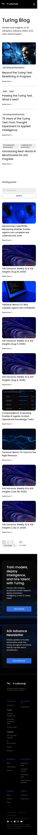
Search (19, 195)
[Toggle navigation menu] (34, 4)
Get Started (19, 609)
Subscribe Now (19, 661)
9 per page (8, 545)
